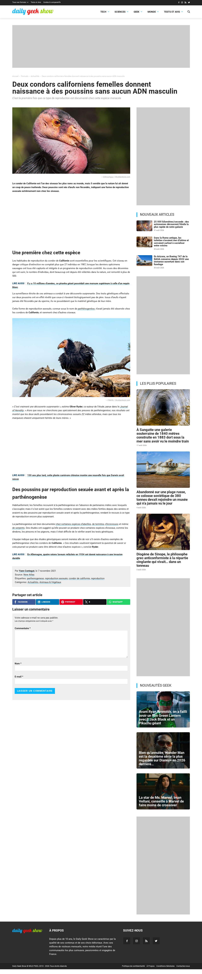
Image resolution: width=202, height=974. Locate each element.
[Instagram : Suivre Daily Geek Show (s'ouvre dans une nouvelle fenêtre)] (182, 2)
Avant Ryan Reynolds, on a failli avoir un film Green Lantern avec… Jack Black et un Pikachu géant (163, 717)
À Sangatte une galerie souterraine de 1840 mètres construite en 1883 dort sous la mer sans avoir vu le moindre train (163, 435)
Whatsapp (118, 602)
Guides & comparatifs (52, 2)
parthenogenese (35, 578)
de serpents (18, 527)
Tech (103, 11)
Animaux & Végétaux (50, 582)
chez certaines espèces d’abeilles (73, 524)
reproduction (97, 578)
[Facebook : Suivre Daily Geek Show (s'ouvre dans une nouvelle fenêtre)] (178, 2)
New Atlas (29, 574)
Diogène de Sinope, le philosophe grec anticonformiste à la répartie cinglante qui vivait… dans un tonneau (162, 560)
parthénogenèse (86, 308)
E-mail (19, 676)
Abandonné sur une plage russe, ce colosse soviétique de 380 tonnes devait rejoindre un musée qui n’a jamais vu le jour (162, 497)
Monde (152, 11)
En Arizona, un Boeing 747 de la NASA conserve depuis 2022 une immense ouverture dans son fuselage (171, 260)
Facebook (23, 602)
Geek (136, 11)
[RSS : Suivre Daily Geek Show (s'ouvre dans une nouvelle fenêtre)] (185, 2)
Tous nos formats (19, 2)
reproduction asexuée (56, 578)
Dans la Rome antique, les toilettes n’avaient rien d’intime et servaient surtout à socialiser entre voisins (171, 241)
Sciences (120, 11)
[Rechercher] (188, 12)
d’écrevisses (111, 524)
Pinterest (70, 602)
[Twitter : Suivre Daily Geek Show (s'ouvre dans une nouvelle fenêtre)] (189, 2)
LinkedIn (46, 602)
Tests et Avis (36, 2)
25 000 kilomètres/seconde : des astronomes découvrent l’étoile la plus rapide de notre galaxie (171, 224)
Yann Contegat (26, 570)
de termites (98, 524)
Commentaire (23, 628)
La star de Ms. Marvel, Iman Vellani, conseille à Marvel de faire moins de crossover (161, 801)
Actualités (33, 582)
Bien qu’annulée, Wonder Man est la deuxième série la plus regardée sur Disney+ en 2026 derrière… (162, 758)
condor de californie (79, 578)
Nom (18, 663)
